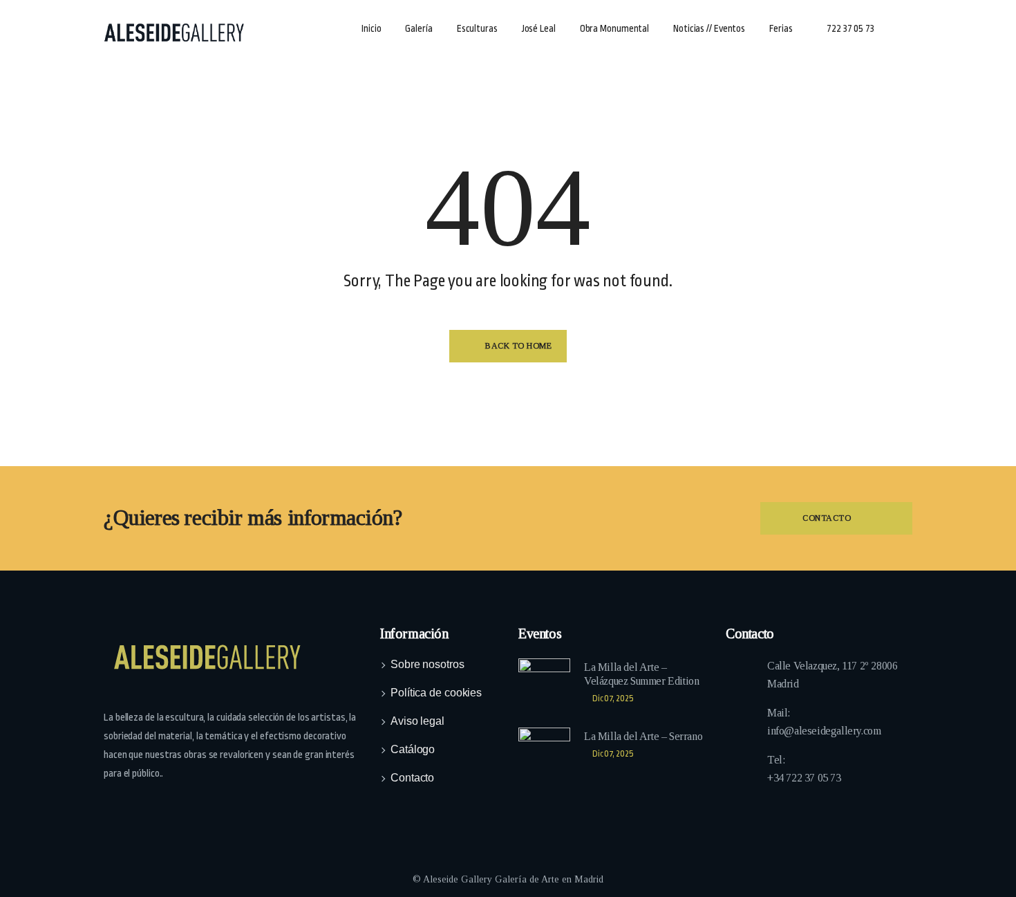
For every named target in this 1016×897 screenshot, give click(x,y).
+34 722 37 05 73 (804, 778)
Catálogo (413, 749)
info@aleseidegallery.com (824, 731)
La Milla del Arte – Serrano (643, 736)
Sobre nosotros (427, 664)
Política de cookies (436, 693)
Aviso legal (417, 721)
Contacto (412, 778)
